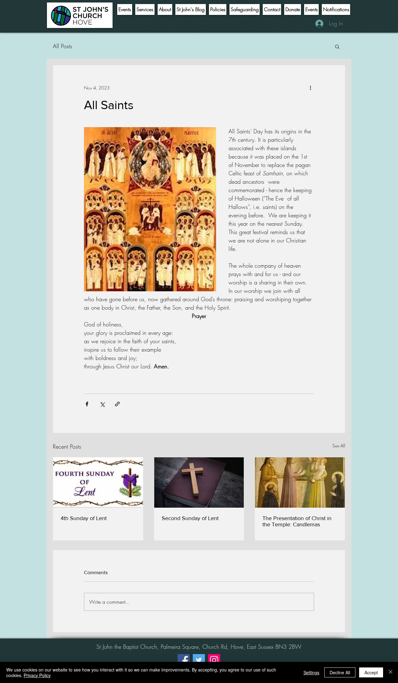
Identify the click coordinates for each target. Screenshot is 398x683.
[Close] (390, 672)
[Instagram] (214, 660)
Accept (371, 672)
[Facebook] (184, 660)
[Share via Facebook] (87, 404)
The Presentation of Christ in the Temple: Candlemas (296, 521)
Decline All (340, 672)
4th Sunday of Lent (84, 518)
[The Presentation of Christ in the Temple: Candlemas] (300, 482)
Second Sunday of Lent (190, 518)
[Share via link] (117, 404)
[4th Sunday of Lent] (98, 482)
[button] (337, 46)
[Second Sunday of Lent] (199, 482)
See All (338, 446)
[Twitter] (199, 660)
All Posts (62, 46)
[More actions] (310, 87)
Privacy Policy (37, 675)
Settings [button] (311, 672)
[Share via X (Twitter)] (102, 404)
